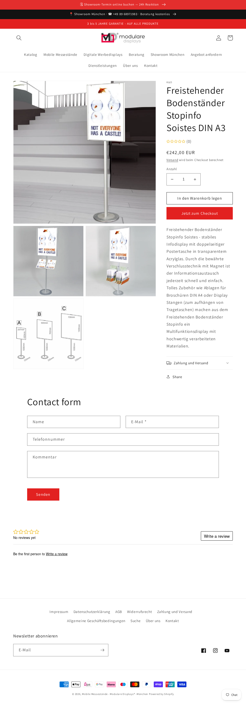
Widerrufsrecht (139, 611)
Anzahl (171, 169)
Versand (172, 160)
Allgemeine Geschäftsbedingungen (96, 620)
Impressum (58, 611)
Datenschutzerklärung (92, 611)
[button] (19, 38)
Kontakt (172, 620)
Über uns (153, 620)
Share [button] (177, 376)
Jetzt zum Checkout (199, 213)
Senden (43, 494)
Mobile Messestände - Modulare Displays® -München (115, 694)
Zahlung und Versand (175, 611)
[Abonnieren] (102, 650)
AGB (118, 611)
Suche (135, 620)
